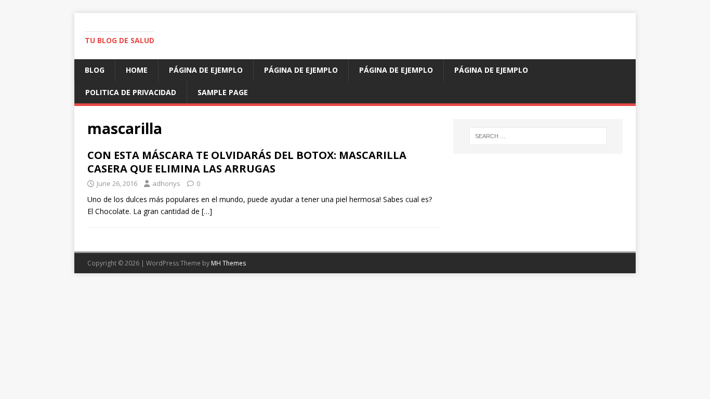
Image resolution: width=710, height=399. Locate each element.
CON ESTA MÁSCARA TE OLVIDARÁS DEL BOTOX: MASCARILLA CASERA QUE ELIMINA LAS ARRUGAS (246, 162)
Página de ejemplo (206, 70)
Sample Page (223, 92)
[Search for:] (538, 136)
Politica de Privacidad (130, 92)
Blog (94, 70)
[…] (207, 211)
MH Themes (228, 263)
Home (137, 70)
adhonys (166, 183)
